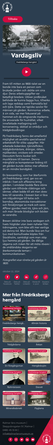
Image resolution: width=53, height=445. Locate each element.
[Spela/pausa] (26, 72)
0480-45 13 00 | (11, 430)
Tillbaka (12, 19)
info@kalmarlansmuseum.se (18, 433)
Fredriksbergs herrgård (26, 62)
